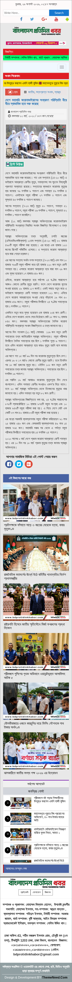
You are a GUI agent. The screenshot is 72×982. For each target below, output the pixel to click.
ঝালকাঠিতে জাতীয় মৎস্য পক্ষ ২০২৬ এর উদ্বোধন (31, 773)
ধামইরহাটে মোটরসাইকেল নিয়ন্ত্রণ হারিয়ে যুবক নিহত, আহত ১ (50, 831)
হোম (14, 92)
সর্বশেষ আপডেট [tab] (36, 784)
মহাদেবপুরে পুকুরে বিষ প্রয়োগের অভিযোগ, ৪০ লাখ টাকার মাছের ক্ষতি (49, 817)
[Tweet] (19, 464)
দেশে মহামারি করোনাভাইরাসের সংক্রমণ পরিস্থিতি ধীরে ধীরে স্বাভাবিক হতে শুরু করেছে (36, 102)
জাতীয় (31, 92)
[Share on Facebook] (9, 464)
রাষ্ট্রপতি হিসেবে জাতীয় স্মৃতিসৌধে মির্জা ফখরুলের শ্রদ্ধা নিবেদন (34, 626)
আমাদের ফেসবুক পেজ (16, 868)
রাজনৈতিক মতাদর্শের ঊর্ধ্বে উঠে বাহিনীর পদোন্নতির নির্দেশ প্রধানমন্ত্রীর (35, 576)
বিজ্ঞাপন (48, 892)
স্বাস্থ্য (58, 92)
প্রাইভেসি (24, 892)
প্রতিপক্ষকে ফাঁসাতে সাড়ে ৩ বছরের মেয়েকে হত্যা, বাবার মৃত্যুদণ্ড (34, 527)
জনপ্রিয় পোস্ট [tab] (36, 791)
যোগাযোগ (37, 892)
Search (59, 12)
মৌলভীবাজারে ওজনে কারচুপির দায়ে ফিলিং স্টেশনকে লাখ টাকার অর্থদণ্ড (34, 725)
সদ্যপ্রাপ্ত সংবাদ (44, 92)
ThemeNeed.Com (54, 977)
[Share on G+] (29, 464)
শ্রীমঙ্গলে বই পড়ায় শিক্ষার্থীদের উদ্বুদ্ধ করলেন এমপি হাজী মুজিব (49, 799)
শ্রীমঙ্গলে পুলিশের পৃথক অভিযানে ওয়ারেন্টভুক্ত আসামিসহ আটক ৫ (34, 676)
